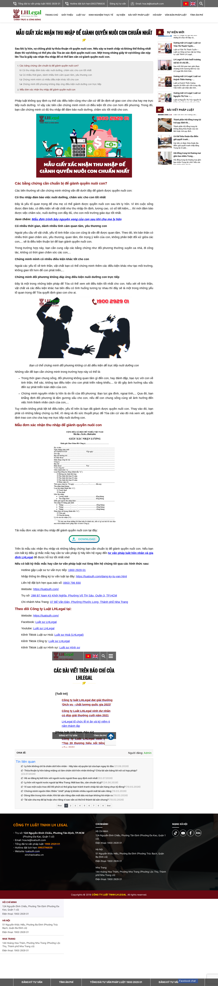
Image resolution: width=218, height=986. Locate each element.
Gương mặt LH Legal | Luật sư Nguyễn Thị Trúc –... (186, 87)
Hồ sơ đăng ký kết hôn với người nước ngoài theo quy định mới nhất (61, 778)
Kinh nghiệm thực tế (101, 15)
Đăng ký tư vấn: (177, 982)
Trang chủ (51, 15)
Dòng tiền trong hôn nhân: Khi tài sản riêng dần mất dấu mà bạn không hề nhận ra (68, 795)
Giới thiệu (67, 15)
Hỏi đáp (157, 15)
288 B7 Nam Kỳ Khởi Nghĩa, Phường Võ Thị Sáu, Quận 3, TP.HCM (74, 595)
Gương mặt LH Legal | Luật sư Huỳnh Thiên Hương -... (186, 70)
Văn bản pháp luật (176, 15)
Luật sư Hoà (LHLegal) (69, 634)
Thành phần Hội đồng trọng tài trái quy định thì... (187, 116)
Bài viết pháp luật (139, 15)
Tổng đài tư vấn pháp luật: (116, 982)
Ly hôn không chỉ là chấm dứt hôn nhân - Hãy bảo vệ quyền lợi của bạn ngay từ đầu (69, 766)
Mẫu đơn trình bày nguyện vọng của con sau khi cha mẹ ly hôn (76, 219)
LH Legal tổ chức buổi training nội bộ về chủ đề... (187, 53)
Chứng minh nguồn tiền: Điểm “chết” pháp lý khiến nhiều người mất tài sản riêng (67, 791)
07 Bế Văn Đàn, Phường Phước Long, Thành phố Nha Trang (89, 602)
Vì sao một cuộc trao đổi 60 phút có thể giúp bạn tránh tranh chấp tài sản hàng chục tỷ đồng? (74, 786)
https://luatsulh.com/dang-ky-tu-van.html (101, 576)
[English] (193, 4)
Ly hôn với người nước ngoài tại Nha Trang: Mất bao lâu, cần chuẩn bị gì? (63, 782)
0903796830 (98, 3)
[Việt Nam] (186, 4)
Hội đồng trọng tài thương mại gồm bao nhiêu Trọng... (187, 150)
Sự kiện (121, 15)
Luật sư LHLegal (46, 622)
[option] (179, 40)
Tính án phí (196, 15)
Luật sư (80, 15)
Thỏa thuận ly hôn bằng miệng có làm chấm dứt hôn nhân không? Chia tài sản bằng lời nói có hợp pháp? (80, 770)
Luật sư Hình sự (69, 647)
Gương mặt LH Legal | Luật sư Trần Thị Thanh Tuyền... (186, 36)
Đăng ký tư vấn (118, 3)
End (108, 805)
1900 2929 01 (53, 3)
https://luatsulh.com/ (46, 589)
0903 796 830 (72, 582)
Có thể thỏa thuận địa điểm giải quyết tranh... (185, 133)
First (60, 805)
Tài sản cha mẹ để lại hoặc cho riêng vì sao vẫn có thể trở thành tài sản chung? (66, 799)
